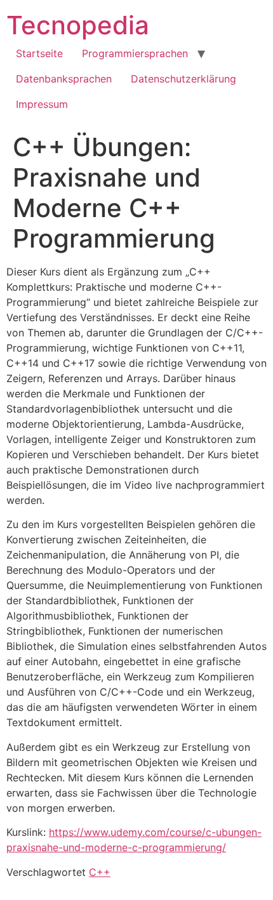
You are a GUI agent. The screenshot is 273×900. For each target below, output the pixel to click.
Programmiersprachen (135, 53)
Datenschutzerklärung (183, 78)
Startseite (39, 53)
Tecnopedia (77, 25)
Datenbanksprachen (64, 78)
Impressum (42, 104)
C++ (99, 872)
